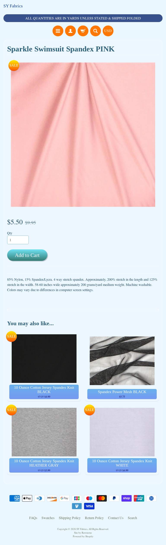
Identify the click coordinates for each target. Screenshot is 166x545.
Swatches (48, 517)
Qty (9, 233)
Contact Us (115, 517)
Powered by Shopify (83, 536)
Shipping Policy (70, 517)
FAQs (33, 517)
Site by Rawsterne (83, 532)
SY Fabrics (13, 6)
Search (132, 517)
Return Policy (94, 517)
